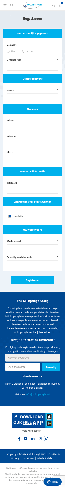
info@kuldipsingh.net (38, 394)
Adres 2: (11, 136)
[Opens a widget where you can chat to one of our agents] (52, 482)
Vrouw (30, 51)
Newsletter (18, 216)
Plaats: (10, 152)
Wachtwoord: (14, 241)
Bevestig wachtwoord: (19, 257)
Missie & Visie (44, 458)
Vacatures (28, 458)
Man (13, 51)
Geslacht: (12, 44)
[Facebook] (18, 438)
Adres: (10, 120)
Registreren (32, 280)
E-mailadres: (14, 59)
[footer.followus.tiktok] (46, 438)
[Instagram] (39, 438)
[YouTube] (25, 438)
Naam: (10, 90)
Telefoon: (12, 182)
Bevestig (51, 367)
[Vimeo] (32, 438)
